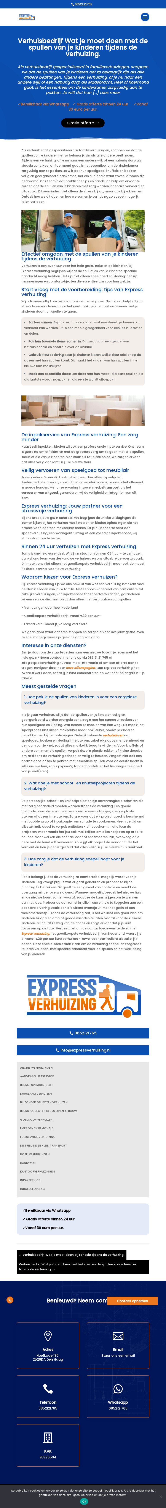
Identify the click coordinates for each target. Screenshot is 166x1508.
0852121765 (86, 1033)
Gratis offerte (80, 123)
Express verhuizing (35, 933)
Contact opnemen (132, 1301)
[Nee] (160, 1496)
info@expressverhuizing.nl (85, 1050)
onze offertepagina (80, 668)
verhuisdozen (113, 735)
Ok (84, 1501)
